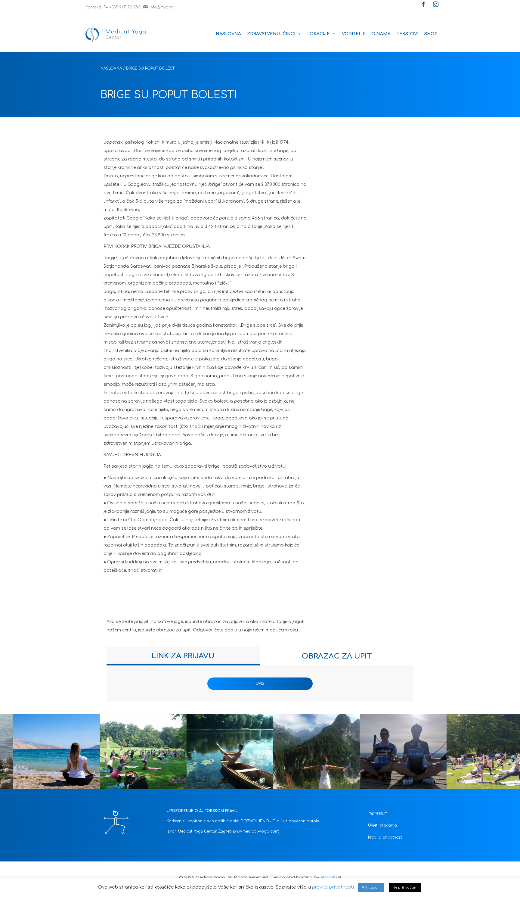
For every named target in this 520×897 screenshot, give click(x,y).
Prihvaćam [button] (371, 887)
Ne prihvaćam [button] (404, 887)
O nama (381, 34)
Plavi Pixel (330, 877)
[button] (423, 5)
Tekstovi (407, 34)
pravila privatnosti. (333, 887)
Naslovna (228, 34)
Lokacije (318, 34)
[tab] (183, 655)
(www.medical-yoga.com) (256, 831)
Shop (431, 34)
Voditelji (353, 34)
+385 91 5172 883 (124, 7)
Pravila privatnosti (385, 837)
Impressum (378, 813)
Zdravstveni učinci (271, 34)
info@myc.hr (161, 7)
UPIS (260, 683)
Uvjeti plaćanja (382, 825)
